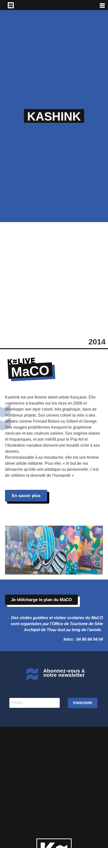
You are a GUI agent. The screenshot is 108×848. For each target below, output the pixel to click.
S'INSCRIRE (82, 703)
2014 (96, 341)
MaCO (30, 371)
